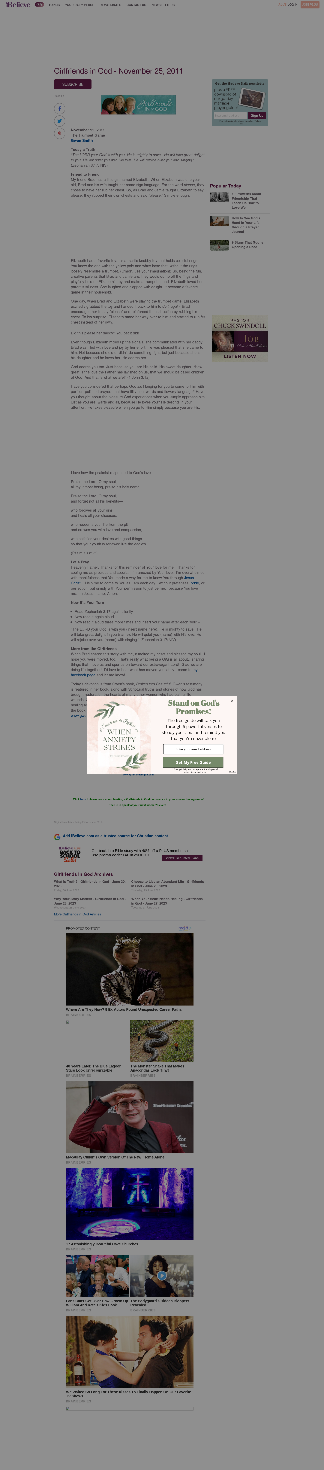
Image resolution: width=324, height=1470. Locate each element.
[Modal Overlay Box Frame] (162, 735)
